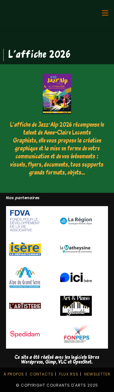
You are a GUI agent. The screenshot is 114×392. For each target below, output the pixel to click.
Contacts (42, 374)
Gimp (50, 362)
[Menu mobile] (105, 13)
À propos (13, 374)
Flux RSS (69, 374)
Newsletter (97, 374)
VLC (62, 362)
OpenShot (82, 362)
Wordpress (32, 362)
